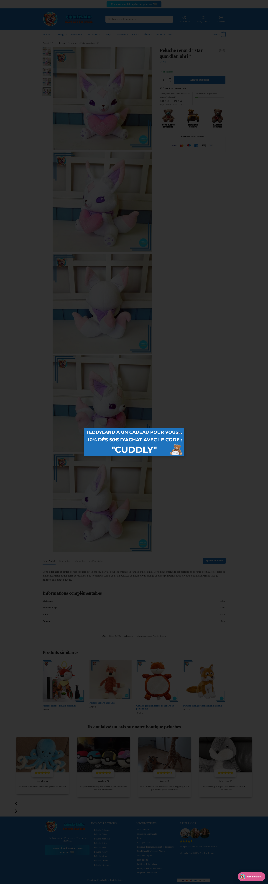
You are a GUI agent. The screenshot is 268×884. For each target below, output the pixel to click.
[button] (180, 433)
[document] (134, 442)
